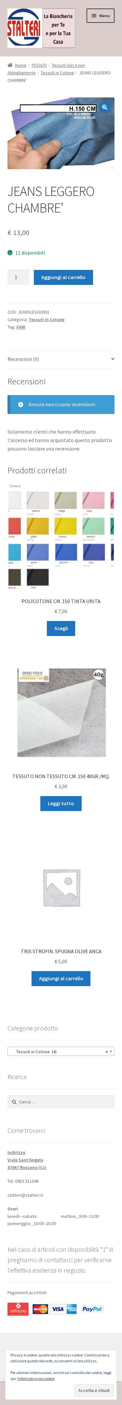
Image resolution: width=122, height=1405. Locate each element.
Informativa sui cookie (36, 1378)
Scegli (61, 628)
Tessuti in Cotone (57, 73)
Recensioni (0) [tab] (23, 359)
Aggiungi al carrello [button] (61, 978)
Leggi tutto (61, 803)
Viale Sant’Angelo (25, 1160)
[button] (105, 107)
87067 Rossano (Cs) (27, 1167)
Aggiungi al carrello (63, 277)
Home (20, 65)
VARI (20, 327)
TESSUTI (39, 65)
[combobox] (61, 1051)
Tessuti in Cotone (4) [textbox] (59, 1052)
